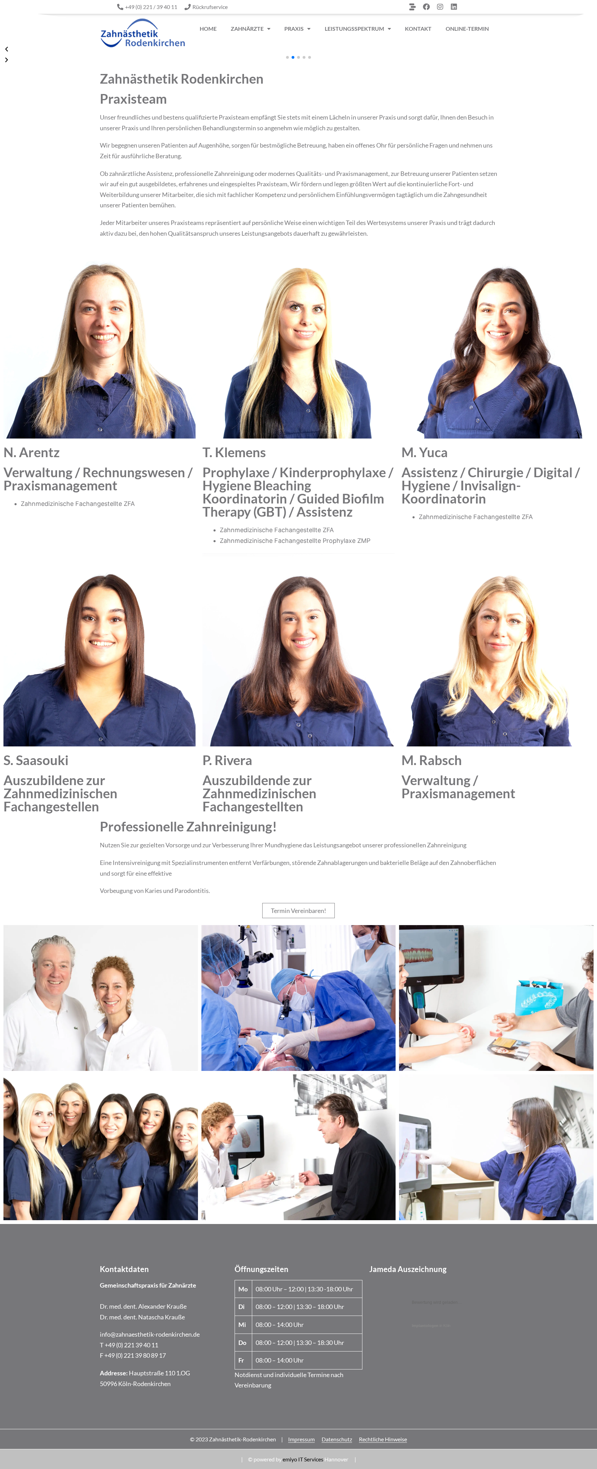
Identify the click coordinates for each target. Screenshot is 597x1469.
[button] (287, 57)
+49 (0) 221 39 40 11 (131, 1345)
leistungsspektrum (354, 28)
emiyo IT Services (303, 1459)
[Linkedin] (454, 7)
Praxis (294, 28)
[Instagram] (440, 7)
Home (208, 28)
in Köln (431, 1326)
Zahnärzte (247, 28)
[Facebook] (426, 7)
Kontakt (418, 28)
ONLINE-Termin (467, 28)
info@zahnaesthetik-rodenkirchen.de (150, 1334)
